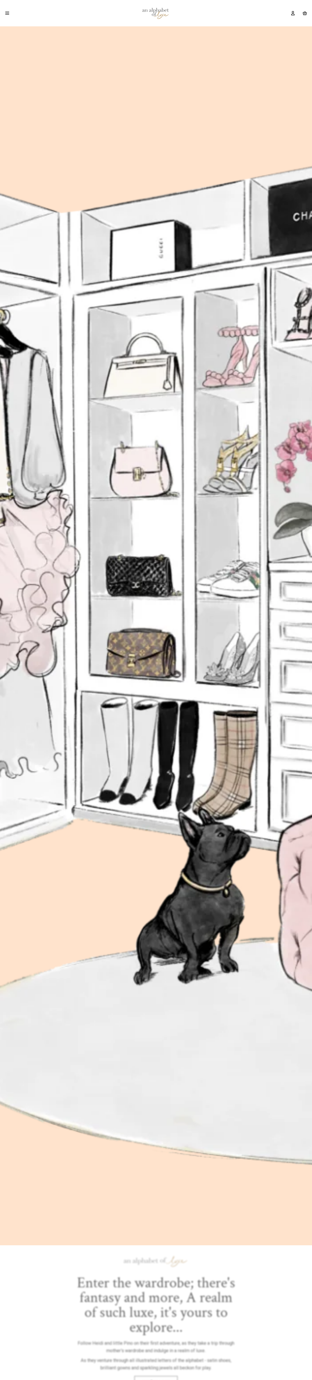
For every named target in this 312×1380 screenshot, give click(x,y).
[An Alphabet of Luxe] (156, 13)
